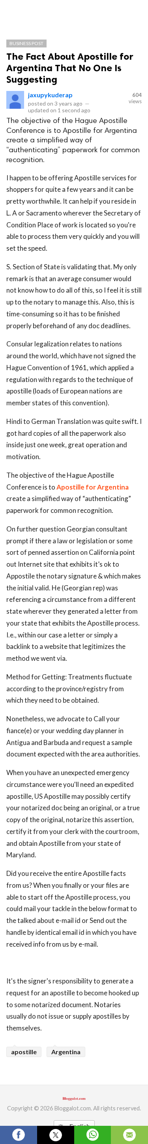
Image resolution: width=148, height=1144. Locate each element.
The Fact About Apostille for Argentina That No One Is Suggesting (69, 68)
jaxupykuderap (50, 94)
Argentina (66, 1051)
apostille (24, 1051)
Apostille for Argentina (92, 487)
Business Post (26, 43)
